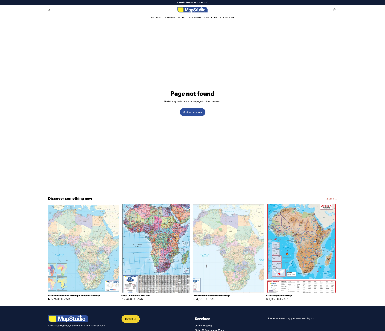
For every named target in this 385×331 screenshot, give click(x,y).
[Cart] (334, 9)
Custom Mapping (203, 325)
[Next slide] (114, 248)
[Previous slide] (52, 248)
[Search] (49, 9)
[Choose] (114, 288)
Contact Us (130, 319)
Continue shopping (192, 112)
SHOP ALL (331, 199)
